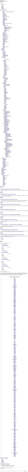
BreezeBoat (14, 306)
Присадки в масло (5, 54)
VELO (14, 419)
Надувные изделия (6, 28)
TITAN (15, 412)
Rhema (14, 393)
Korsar (14, 349)
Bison (14, 303)
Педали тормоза (6, 125)
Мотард (15, 445)
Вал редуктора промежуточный (9, 145)
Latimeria (15, 352)
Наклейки (4, 32)
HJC (14, 333)
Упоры (5, 103)
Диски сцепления (8, 150)
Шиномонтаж (4, 166)
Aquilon (15, 292)
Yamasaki (15, 426)
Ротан (14, 452)
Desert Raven (14, 312)
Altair (14, 286)
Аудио (3, 12)
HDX (14, 330)
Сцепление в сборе (8, 152)
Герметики (4, 51)
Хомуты (5, 72)
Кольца (5, 88)
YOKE (14, 428)
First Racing (14, 318)
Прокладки (4, 83)
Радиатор (5, 114)
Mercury (15, 362)
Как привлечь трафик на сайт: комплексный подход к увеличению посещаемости (10, 204)
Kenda (14, 347)
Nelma (14, 371)
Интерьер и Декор (5, 19)
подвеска (8, 59)
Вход (2, 3)
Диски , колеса (6, 79)
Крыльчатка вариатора (8, 134)
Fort (2, 239)
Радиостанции (4, 37)
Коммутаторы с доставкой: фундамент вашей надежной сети (7, 209)
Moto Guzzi (14, 367)
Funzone (15, 323)
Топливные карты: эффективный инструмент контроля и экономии (8, 219)
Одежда (4, 181)
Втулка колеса (6, 78)
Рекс (14, 451)
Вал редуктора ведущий (8, 143)
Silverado (15, 400)
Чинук (14, 456)
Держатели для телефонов (6, 16)
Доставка (3, 6)
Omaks (14, 378)
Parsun (14, 380)
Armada (15, 293)
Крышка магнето (6, 141)
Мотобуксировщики (4, 169)
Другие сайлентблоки (6, 111)
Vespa (14, 420)
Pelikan (15, 381)
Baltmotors (15, 300)
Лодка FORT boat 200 (5, 245)
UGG (14, 417)
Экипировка (3, 174)
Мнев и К (15, 444)
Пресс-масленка (6, 97)
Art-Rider (15, 294)
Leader (14, 353)
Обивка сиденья (6, 67)
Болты (5, 61)
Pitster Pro (15, 383)
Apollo (14, 288)
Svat (14, 409)
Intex (14, 338)
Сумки (4, 42)
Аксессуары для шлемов (6, 175)
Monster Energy (14, 365)
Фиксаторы (4, 56)
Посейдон (15, 450)
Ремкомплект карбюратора (7, 120)
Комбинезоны (4, 179)
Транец (5, 31)
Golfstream (14, 326)
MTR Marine (14, 370)
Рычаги (5, 99)
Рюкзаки (4, 38)
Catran (14, 309)
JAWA (14, 341)
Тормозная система (5, 123)
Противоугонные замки (6, 35)
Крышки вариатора (8, 135)
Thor (14, 411)
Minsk (14, 364)
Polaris (14, 384)
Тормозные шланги (6, 130)
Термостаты (5, 115)
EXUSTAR (14, 317)
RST (14, 394)
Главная (2, 5)
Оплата (2, 7)
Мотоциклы (3, 170)
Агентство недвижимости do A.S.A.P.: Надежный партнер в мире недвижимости (10, 214)
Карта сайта (3, 8)
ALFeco (15, 284)
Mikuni (14, 363)
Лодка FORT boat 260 (5, 252)
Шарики (5, 105)
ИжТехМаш (14, 439)
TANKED (15, 410)
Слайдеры (4, 40)
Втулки (5, 87)
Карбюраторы (6, 118)
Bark (14, 301)
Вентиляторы (6, 113)
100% (14, 278)
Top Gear (15, 413)
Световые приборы (5, 39)
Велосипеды (3, 48)
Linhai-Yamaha (14, 356)
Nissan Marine (14, 375)
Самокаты (3, 171)
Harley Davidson (15, 329)
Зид (14, 438)
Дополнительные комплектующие (8, 27)
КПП (5, 137)
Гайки (5, 63)
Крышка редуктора (8, 146)
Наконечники (6, 92)
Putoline (15, 386)
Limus (14, 355)
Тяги (4, 102)
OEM (14, 377)
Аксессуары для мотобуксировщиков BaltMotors (8, 11)
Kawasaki (15, 345)
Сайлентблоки (4, 110)
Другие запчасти (8, 154)
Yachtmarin (14, 423)
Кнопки (5, 64)
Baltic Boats (14, 299)
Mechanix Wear (14, 361)
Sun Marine (14, 407)
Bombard (15, 305)
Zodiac (14, 430)
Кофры (4, 22)
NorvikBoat (14, 376)
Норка (14, 448)
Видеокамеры (4, 14)
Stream (14, 406)
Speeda (14, 404)
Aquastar (15, 291)
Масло (4, 52)
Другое (4, 17)
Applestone (14, 289)
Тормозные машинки (6, 129)
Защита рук (4, 18)
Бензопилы (4, 158)
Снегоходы (3, 173)
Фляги (3, 44)
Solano (14, 402)
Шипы (4, 47)
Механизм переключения (9, 139)
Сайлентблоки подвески (7, 112)
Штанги (5, 107)
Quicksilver (14, 387)
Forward (15, 321)
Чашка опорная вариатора (9, 136)
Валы (5, 86)
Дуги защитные (5, 74)
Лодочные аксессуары (5, 25)
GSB (14, 328)
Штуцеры (5, 109)
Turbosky (15, 416)
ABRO (14, 279)
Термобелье (4, 184)
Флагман (15, 455)
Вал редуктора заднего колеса (9, 144)
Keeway (15, 346)
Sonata (14, 403)
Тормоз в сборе (6, 127)
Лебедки (4, 24)
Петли (5, 95)
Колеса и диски (5, 77)
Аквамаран (14, 433)
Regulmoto (14, 390)
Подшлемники (4, 183)
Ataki (14, 295)
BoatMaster (14, 304)
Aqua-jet (15, 290)
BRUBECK (14, 308)
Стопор (5, 101)
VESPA (5, 75)
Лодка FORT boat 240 (5, 259)
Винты (5, 26)
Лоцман (15, 442)
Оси (4, 68)
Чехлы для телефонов (5, 46)
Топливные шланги (6, 122)
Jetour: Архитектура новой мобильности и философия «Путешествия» (9, 229)
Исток (14, 440)
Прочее (4, 36)
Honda (14, 334)
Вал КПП (7, 138)
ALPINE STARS (15, 285)
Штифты (5, 108)
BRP (14, 307)
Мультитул (4, 162)
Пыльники (5, 69)
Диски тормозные (6, 124)
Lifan (14, 354)
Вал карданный (6, 132)
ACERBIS (15, 281)
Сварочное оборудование (6, 165)
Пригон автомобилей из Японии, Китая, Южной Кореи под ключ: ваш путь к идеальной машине (12, 234)
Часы (3, 45)
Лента (5, 90)
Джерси (4, 177)
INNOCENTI (14, 337)
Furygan (15, 324)
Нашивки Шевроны (5, 33)
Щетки (4, 167)
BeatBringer (14, 302)
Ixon (14, 340)
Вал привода (7, 142)
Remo (14, 391)
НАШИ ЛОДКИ (15, 447)
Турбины (5, 71)
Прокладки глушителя (7, 84)
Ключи (4, 160)
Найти (1, 2)
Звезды (6, 155)
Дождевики (4, 178)
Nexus (14, 373)
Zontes (14, 431)
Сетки (5, 100)
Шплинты (5, 106)
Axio (14, 297)
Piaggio (15, 382)
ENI (14, 315)
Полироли (4, 53)
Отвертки (4, 163)
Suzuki (14, 408)
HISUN (15, 332)
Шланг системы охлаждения (7, 116)
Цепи (6, 157)
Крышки (5, 66)
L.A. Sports (14, 351)
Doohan (15, 313)
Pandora (15, 379)
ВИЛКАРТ (14, 437)
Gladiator (15, 325)
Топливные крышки (6, 121)
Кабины (4, 20)
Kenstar (15, 348)
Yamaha (15, 425)
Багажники (4, 13)
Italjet (14, 339)
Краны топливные (6, 119)
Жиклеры (5, 117)
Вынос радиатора (5, 15)
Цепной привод (6, 153)
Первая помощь (5, 34)
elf (14, 314)
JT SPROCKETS (15, 344)
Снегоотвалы (4, 41)
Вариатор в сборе (8, 133)
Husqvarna (15, 335)
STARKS (15, 405)
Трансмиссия (4, 131)
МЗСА (14, 443)
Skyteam (15, 401)
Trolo (14, 415)
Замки (3, 76)
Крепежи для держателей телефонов (7, 23)
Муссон (15, 446)
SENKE (15, 397)
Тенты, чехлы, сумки (6, 30)
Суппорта (5, 126)
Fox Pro (15, 322)
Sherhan (15, 398)
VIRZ (14, 421)
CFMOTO (15, 310)
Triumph (15, 414)
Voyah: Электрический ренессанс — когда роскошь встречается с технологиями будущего (11, 224)
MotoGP (15, 369)
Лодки (2, 168)
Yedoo (14, 427)
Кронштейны (4, 82)
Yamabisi (15, 424)
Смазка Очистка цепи (5, 55)
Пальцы (5, 94)
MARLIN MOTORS (14, 359)
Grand (14, 327)
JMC (14, 343)
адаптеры (7, 104)
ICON (14, 336)
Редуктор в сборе (8, 147)
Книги (4, 21)
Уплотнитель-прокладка (7, 85)
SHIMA (15, 399)
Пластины (5, 96)
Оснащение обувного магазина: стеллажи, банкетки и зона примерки (8, 199)
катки (5, 58)
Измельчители (4, 159)
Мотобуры (4, 161)
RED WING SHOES (14, 389)
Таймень (15, 454)
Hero (14, 331)
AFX (14, 282)
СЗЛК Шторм (14, 453)
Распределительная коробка (7, 98)
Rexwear (15, 392)
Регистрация (3, 4)
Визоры (4, 176)
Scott (14, 395)
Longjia (15, 357)
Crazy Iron (15, 311)
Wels (14, 422)
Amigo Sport (14, 287)
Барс (14, 434)
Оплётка (5, 93)
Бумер (14, 435)
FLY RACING (14, 319)
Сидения (5, 29)
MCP (14, 360)
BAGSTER (14, 298)
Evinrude (15, 316)
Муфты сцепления (8, 151)
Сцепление (5, 149)
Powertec (15, 385)
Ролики (5, 70)
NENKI (15, 372)
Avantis (15, 296)
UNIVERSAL (14, 418)
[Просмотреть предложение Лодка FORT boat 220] (4, 264)
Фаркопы (4, 43)
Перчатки (4, 182)
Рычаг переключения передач (9, 140)
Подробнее (1, 197)
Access (14, 280)
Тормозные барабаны (6, 128)
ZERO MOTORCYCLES (15, 429)
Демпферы (4, 60)
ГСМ (2, 50)
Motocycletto (14, 368)
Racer (14, 388)
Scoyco (15, 396)
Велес (14, 436)
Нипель (5, 80)
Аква (14, 432)
